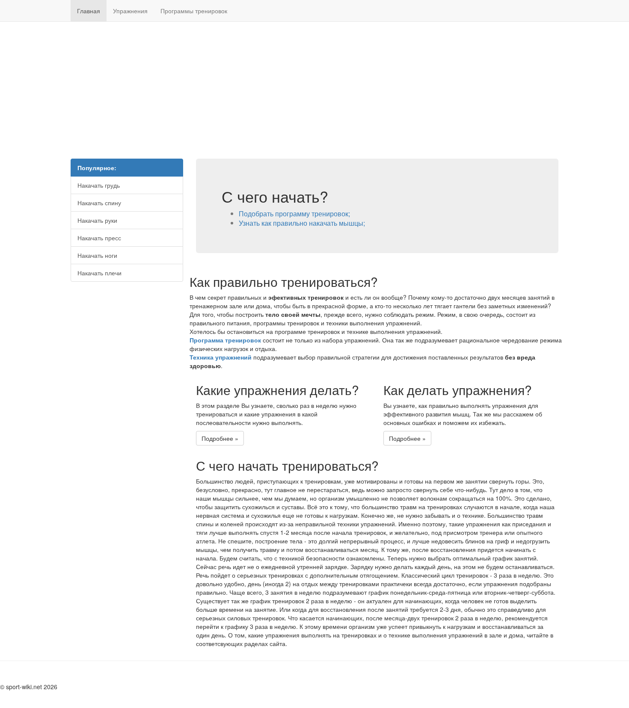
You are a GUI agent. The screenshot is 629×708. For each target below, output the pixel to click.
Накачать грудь (98, 185)
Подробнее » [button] (220, 438)
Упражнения (130, 10)
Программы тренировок (193, 10)
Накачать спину (99, 202)
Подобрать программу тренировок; (294, 213)
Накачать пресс (99, 237)
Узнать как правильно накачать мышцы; (302, 223)
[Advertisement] (314, 90)
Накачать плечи (99, 272)
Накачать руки (97, 220)
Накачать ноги (97, 255)
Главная (88, 10)
